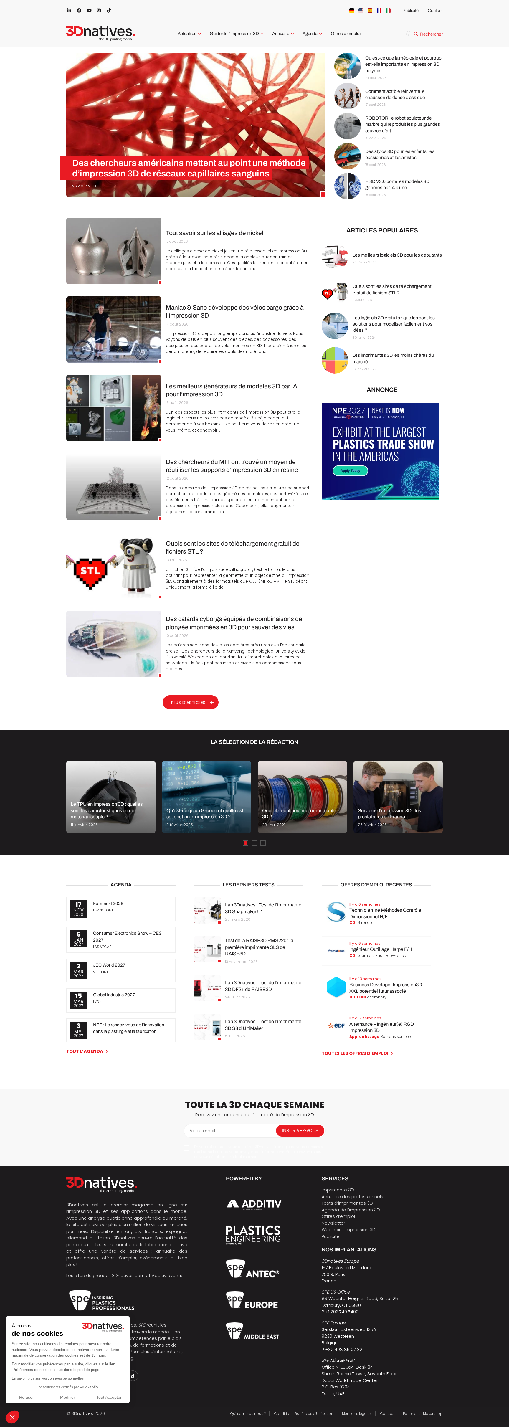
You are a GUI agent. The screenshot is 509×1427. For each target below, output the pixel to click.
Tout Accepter (109, 1397)
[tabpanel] (111, 797)
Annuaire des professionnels (352, 1196)
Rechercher (431, 34)
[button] (12, 1417)
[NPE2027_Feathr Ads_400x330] (380, 499)
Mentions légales (357, 1413)
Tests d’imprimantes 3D (347, 1203)
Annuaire (280, 33)
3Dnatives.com (128, 1275)
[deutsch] (351, 10)
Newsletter (333, 1223)
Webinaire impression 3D (349, 1229)
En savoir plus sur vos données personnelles (48, 1378)
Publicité (410, 10)
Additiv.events (167, 1275)
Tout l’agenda (84, 1051)
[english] (360, 10)
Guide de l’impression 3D (234, 33)
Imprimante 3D (338, 1190)
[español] (370, 10)
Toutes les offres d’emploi (355, 1053)
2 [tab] (254, 843)
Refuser (26, 1397)
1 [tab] (245, 843)
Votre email (202, 1130)
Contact (435, 10)
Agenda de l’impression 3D (351, 1210)
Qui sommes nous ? (248, 1413)
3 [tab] (263, 843)
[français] (379, 10)
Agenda (310, 33)
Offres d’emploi (346, 33)
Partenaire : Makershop (423, 1413)
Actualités (187, 33)
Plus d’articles (188, 703)
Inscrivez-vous (300, 1130)
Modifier (67, 1397)
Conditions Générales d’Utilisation (303, 1413)
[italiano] (388, 10)
